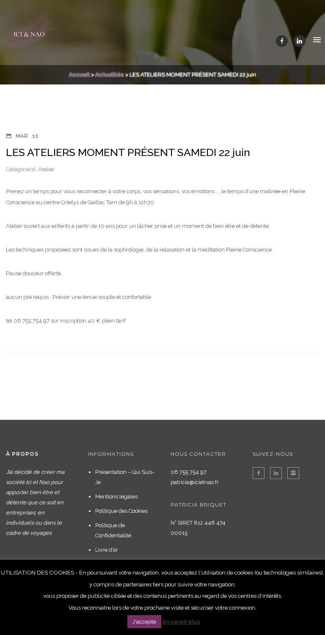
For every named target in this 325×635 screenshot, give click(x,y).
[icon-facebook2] (261, 473)
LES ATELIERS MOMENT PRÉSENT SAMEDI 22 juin (128, 152)
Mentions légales (116, 496)
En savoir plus (181, 621)
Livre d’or (106, 550)
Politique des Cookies (121, 511)
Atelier (46, 169)
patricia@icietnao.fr (195, 482)
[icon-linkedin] (300, 41)
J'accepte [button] (144, 622)
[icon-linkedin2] (278, 473)
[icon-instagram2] (293, 473)
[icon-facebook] (284, 41)
